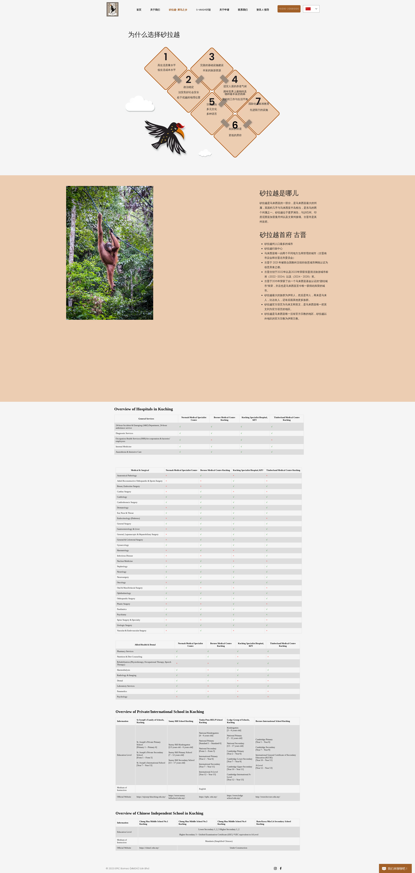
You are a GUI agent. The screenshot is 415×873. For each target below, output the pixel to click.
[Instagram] (275, 868)
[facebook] (281, 868)
